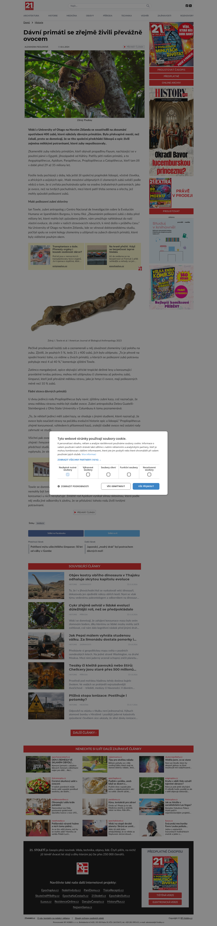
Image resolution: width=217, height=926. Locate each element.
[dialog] (108, 463)
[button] (108, 459)
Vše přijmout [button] (146, 486)
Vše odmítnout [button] (116, 486)
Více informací (89, 454)
